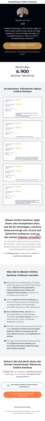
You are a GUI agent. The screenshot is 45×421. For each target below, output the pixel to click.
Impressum (18, 407)
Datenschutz (27, 407)
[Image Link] (22, 12)
